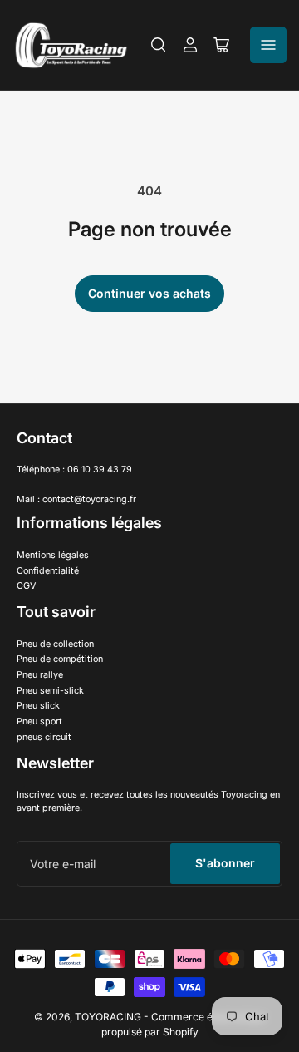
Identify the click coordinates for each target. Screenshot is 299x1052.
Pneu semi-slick (50, 690)
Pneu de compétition (60, 659)
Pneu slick (38, 705)
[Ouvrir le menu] (268, 45)
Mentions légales (53, 555)
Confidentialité (48, 571)
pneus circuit (44, 737)
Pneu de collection (55, 644)
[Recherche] (158, 45)
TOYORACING (108, 1016)
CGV (26, 585)
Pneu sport (39, 721)
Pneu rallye (40, 674)
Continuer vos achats (149, 293)
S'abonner (225, 863)
